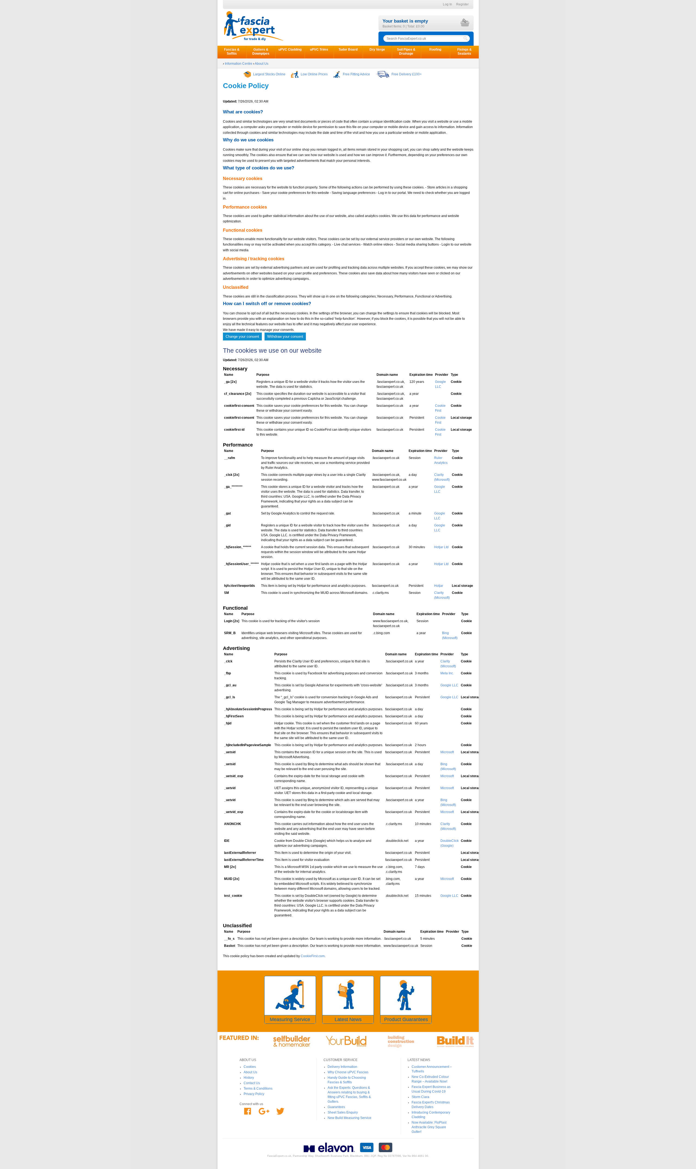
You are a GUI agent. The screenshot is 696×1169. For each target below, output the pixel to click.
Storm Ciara (420, 1097)
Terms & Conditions (258, 1088)
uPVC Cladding (290, 49)
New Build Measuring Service (349, 1118)
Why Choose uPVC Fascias (348, 1072)
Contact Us (252, 1083)
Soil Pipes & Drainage (406, 51)
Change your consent (242, 336)
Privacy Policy (254, 1094)
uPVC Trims (319, 49)
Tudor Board (348, 49)
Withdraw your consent (285, 336)
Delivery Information (342, 1067)
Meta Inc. (447, 673)
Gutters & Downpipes (260, 51)
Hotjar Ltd (441, 547)
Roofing (435, 49)
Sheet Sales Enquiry (343, 1112)
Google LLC (449, 685)
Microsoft (447, 752)
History (249, 1078)
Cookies (250, 1067)
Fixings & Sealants (464, 51)
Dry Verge (377, 49)
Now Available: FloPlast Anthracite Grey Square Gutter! (429, 1127)
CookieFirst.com (313, 956)
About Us (250, 1072)
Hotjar (438, 586)
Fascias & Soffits (232, 51)
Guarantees (336, 1107)
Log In (447, 4)
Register (462, 4)
